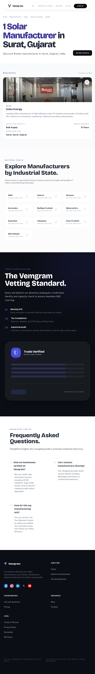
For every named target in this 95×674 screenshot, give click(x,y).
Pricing (59, 6)
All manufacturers (58, 579)
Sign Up (80, 6)
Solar (26, 17)
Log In (68, 6)
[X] (24, 586)
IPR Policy (8, 637)
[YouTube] (30, 586)
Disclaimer (8, 632)
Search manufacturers (60, 574)
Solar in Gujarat (37, 17)
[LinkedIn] (18, 586)
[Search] (33, 6)
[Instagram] (12, 586)
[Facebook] (6, 586)
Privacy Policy (10, 627)
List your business (12, 602)
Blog (53, 602)
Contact (54, 607)
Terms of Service (11, 622)
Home (5, 17)
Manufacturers (45, 6)
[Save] (86, 82)
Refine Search (82, 53)
